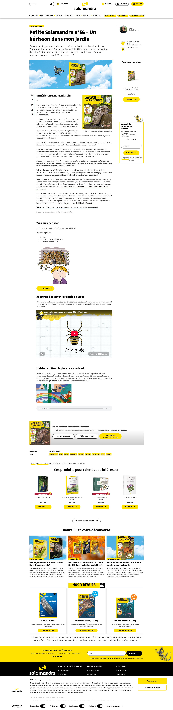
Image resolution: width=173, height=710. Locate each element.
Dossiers (59, 16)
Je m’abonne (110, 436)
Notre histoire (91, 674)
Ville (60, 454)
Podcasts (87, 16)
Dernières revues (36, 26)
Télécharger (46, 288)
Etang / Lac (95, 454)
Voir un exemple (131, 139)
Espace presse (120, 674)
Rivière (87, 454)
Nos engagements (93, 670)
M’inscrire (129, 153)
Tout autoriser (152, 681)
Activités (69, 16)
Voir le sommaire (64, 436)
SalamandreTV (63, 674)
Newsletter (62, 4)
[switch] (63, 706)
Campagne (73, 454)
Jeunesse (96, 16)
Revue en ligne (89, 436)
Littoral (81, 454)
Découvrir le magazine (86, 630)
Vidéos (77, 16)
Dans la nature (46, 16)
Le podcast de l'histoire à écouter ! (81, 203)
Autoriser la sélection (152, 687)
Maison (109, 454)
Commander (130, 99)
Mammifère (53, 454)
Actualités (33, 16)
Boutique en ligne (63, 670)
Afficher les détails (113, 706)
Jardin (66, 454)
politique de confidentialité (114, 658)
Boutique (137, 4)
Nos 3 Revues (110, 16)
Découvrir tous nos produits (85, 520)
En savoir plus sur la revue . (54, 212)
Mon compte (107, 4)
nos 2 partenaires (42, 683)
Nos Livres (123, 16)
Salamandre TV (137, 16)
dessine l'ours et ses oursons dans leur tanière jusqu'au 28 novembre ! (72, 187)
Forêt (103, 454)
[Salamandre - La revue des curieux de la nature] (85, 6)
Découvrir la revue (48, 630)
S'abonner (122, 4)
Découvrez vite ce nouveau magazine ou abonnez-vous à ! (67, 207)
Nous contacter (121, 670)
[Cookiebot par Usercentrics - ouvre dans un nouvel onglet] (17, 706)
